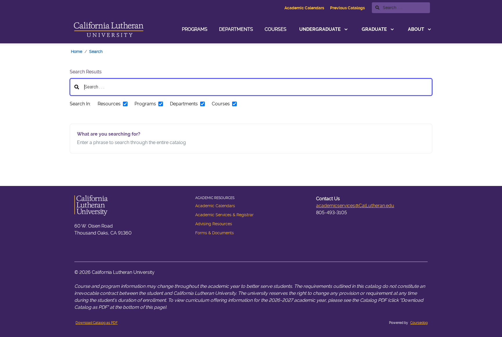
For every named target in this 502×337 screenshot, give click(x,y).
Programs (194, 29)
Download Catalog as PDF (97, 323)
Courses (275, 29)
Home (76, 51)
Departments (236, 29)
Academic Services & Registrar (224, 214)
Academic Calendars (304, 8)
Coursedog (419, 323)
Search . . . (392, 7)
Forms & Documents (214, 232)
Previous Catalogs (347, 8)
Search (96, 51)
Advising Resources (213, 223)
